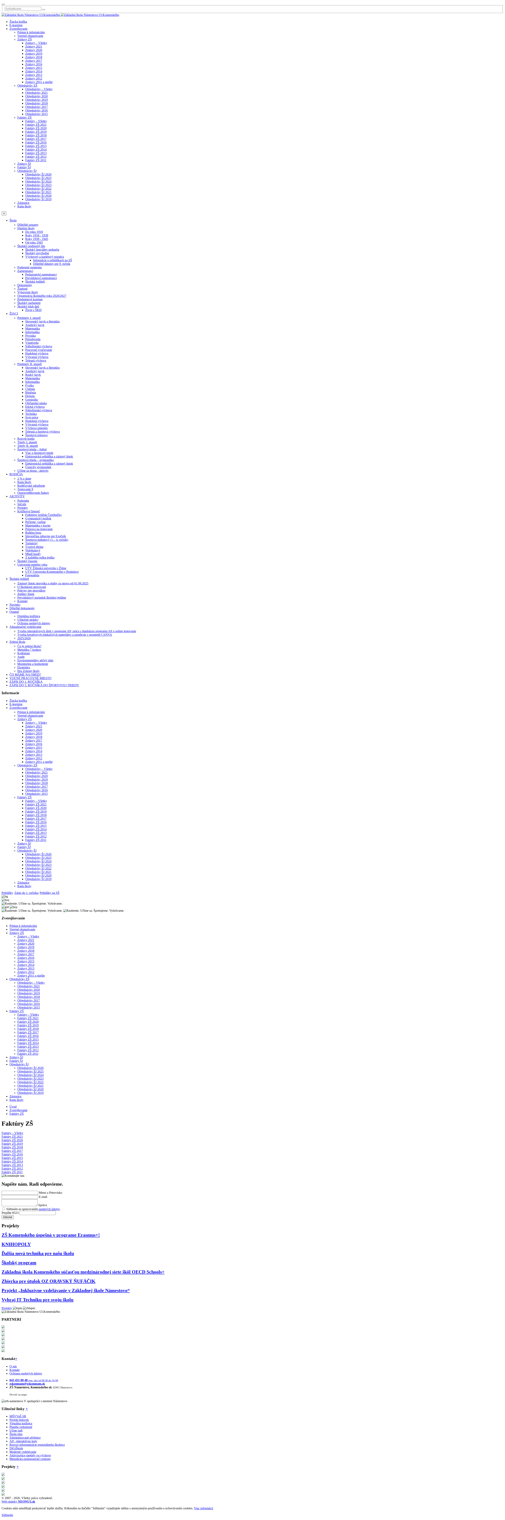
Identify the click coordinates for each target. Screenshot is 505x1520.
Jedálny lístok (25, 594)
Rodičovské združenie (31, 485)
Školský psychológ (37, 253)
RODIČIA (16, 474)
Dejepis (30, 396)
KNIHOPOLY (16, 1244)
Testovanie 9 (25, 489)
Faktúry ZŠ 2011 (35, 160)
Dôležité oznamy (27, 224)
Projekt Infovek (19, 1420)
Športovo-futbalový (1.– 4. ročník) (46, 539)
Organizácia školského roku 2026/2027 (41, 295)
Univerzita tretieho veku (32, 564)
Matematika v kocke (37, 525)
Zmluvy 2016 (33, 64)
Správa (42, 1205)
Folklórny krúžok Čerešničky (43, 515)
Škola (13, 220)
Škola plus (15, 1434)
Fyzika (29, 385)
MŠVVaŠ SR (17, 1416)
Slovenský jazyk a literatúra (42, 321)
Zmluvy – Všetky (36, 43)
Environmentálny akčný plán (35, 660)
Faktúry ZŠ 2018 (36, 135)
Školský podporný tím (31, 246)
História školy (26, 228)
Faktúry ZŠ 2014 (36, 149)
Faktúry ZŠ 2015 (36, 146)
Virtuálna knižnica (20, 1423)
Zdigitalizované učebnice (25, 1437)
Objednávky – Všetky (39, 89)
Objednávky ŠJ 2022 (38, 188)
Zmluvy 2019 (33, 53)
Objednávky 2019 (36, 99)
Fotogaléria (32, 575)
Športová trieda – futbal (32, 449)
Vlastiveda (31, 342)
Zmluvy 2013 (33, 75)
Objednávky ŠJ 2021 (38, 192)
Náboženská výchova (38, 346)
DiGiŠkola (16, 1448)
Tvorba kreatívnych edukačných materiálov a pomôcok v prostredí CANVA (64, 634)
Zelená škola (17, 641)
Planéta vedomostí (20, 1427)
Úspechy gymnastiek (38, 467)
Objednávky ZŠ (27, 85)
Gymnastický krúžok (38, 518)
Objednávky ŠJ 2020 (38, 195)
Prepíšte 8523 (10, 1212)
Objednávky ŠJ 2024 (38, 181)
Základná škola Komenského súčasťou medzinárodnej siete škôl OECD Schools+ (83, 1271)
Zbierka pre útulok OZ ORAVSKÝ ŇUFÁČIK (48, 1281)
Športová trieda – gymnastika (35, 460)
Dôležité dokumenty (22, 608)
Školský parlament (28, 303)
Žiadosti (22, 288)
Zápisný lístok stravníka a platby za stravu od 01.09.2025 (52, 583)
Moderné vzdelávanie (22, 1451)
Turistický (31, 543)
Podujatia (23, 500)
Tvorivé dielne (34, 547)
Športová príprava (36, 435)
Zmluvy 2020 (33, 50)
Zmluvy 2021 (33, 46)
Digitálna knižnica (28, 616)
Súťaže (21, 504)
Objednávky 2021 (36, 92)
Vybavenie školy (27, 292)
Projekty (22, 507)
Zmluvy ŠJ (24, 163)
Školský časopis (27, 561)
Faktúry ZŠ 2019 (36, 131)
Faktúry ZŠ (24, 117)
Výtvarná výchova (36, 357)
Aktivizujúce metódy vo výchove (30, 1455)
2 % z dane (24, 478)
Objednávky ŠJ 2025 (38, 178)
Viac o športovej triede (39, 453)
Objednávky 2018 (36, 103)
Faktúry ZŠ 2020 (36, 128)
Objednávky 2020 (36, 96)
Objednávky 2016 (36, 110)
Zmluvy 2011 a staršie (39, 82)
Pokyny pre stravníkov (31, 590)
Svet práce (31, 417)
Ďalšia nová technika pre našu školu (38, 1253)
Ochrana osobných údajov (33, 623)
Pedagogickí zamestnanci (41, 274)
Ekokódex (23, 667)
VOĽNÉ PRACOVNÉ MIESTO (30, 678)
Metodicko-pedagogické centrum (29, 1459)
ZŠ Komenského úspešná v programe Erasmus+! (51, 1235)
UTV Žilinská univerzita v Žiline (45, 568)
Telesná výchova (35, 360)
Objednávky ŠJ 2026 (38, 174)
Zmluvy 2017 (33, 60)
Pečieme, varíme (35, 522)
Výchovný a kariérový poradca (44, 256)
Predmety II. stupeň (29, 364)
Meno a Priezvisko (50, 1192)
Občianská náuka (36, 403)
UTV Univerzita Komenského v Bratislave (52, 571)
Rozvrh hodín (26, 438)
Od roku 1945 (34, 242)
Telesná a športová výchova (42, 431)
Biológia (30, 392)
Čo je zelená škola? (29, 646)
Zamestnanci (25, 271)
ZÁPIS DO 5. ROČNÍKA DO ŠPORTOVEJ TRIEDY (44, 685)
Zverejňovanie (18, 28)
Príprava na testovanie (39, 529)
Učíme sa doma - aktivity (33, 470)
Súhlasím (7, 1515)
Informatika (32, 332)
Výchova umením (36, 428)
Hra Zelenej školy (28, 671)
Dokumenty (24, 285)
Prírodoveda (32, 339)
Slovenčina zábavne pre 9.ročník (45, 536)
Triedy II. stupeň (27, 445)
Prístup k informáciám (31, 32)
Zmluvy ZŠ (24, 39)
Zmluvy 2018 (33, 57)
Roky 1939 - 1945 (36, 239)
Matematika (32, 328)
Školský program (19, 1262)
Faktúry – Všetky (36, 121)
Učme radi (15, 1430)
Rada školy (24, 206)
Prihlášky (7, 893)
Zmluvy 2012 (33, 78)
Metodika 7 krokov (29, 649)
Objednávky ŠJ (26, 171)
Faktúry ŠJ (24, 167)
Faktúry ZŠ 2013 (36, 153)
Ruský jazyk (33, 374)
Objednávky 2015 (36, 114)
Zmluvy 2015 (33, 67)
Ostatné (14, 611)
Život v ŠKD (33, 310)
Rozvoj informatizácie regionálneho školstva (37, 1444)
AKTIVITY (17, 496)
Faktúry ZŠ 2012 (36, 156)
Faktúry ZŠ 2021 (36, 124)
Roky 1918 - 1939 (36, 235)
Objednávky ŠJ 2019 (38, 199)
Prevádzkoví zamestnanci (41, 278)
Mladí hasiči (32, 554)
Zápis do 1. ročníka (26, 893)
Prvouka (30, 335)
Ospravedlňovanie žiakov (33, 492)
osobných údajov (49, 1209)
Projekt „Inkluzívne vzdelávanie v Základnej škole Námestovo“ (66, 1290)
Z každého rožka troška (39, 557)
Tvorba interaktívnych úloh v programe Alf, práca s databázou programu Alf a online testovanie (76, 631)
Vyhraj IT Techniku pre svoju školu (37, 1299)
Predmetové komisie (30, 299)
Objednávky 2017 (36, 107)
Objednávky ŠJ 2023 (38, 185)
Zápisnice (23, 202)
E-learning (15, 25)
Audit (20, 656)
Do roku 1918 (34, 231)
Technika (31, 413)
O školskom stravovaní (31, 587)
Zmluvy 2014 (33, 71)
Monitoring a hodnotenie (32, 664)
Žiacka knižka (18, 21)
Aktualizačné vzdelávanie (25, 626)
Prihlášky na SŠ (49, 893)
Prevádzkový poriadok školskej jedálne (41, 597)
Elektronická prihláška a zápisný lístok (49, 456)
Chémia (30, 389)
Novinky (15, 604)
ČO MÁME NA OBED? (25, 674)
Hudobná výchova (36, 353)
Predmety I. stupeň (29, 318)
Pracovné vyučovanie (38, 350)
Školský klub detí (28, 306)
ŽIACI (13, 313)
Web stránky (18, 1501)
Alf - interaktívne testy (23, 1441)
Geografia (31, 399)
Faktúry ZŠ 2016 (36, 142)
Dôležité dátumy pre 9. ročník (51, 263)
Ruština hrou (33, 532)
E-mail (43, 1196)
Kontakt (22, 601)
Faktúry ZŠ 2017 (36, 139)
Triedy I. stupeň (27, 442)
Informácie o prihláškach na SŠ (52, 260)
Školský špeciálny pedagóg (42, 249)
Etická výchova (35, 406)
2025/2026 (24, 638)
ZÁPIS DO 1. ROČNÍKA (26, 681)
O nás (13, 1366)
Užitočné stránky (27, 619)
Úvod (13, 1106)
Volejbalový (32, 550)
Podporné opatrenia (29, 267)
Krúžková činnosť (28, 511)
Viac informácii (203, 1508)
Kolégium (23, 653)
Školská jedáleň (35, 281)
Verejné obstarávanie (30, 36)
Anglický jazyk (34, 325)
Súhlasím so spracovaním (33, 1209)
